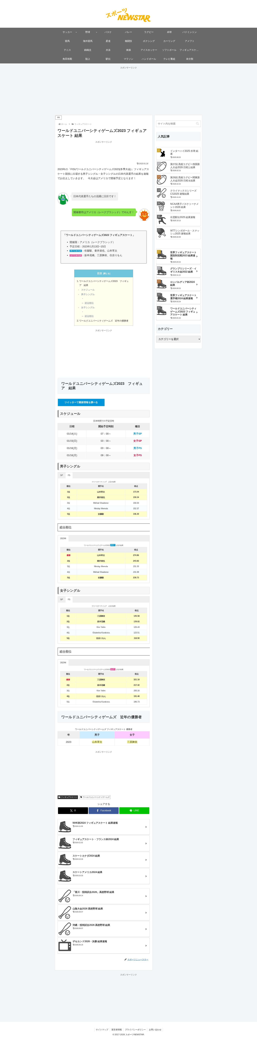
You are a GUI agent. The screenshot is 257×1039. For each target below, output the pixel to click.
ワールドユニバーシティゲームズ (96, 797)
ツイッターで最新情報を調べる (81, 402)
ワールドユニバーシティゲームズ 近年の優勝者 (103, 320)
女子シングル (88, 307)
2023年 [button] (63, 538)
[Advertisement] (128, 90)
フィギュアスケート (69, 797)
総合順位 (89, 303)
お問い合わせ (155, 1029)
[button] (197, 123)
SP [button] (61, 475)
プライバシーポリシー (135, 1029)
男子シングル (88, 294)
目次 (99, 273)
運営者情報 (116, 1029)
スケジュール (88, 290)
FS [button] (69, 475)
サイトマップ (102, 1029)
